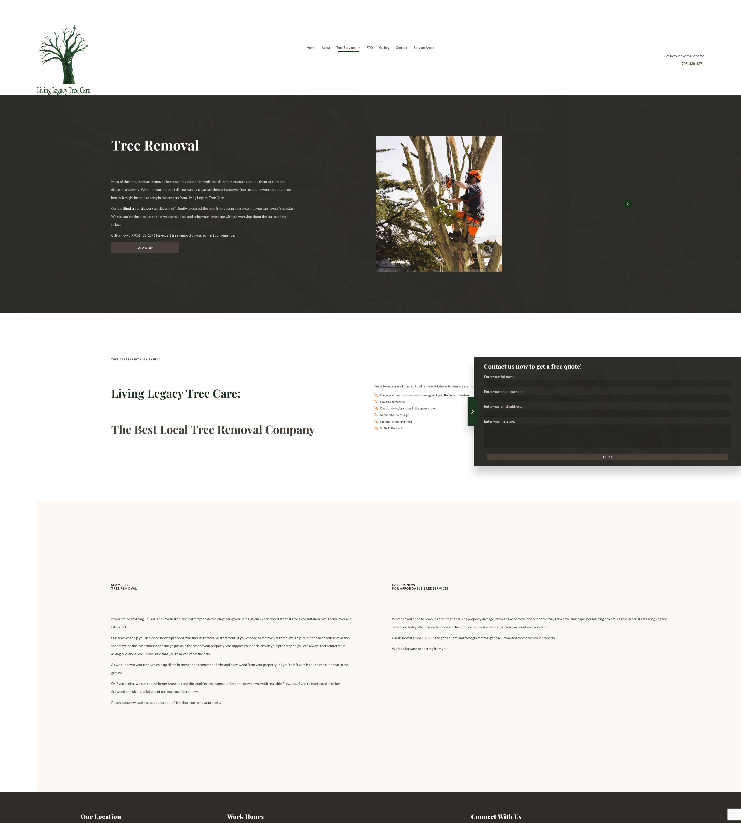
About (326, 47)
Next (627, 204)
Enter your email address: (503, 406)
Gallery (384, 47)
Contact (401, 47)
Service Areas (424, 47)
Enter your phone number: (504, 391)
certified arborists (131, 208)
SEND (607, 457)
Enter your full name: (499, 377)
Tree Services (346, 47)
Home (311, 47)
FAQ (370, 47)
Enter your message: (499, 421)
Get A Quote (145, 247)
